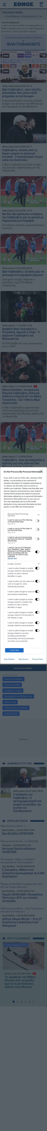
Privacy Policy (37, 659)
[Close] (42, 472)
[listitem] (23, 515)
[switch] (37, 521)
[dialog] (23, 565)
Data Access (23, 659)
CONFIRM (14, 650)
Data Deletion (9, 659)
